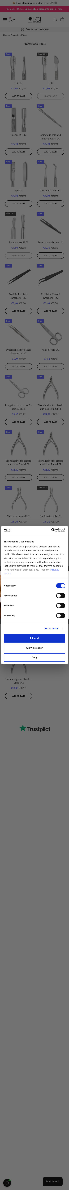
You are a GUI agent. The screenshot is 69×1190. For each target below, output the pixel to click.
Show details (51, 628)
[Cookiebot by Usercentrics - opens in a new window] (51, 530)
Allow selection (34, 647)
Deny (34, 657)
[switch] (60, 595)
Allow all (34, 638)
